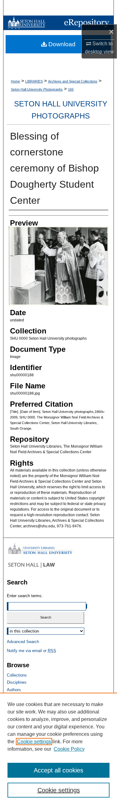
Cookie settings (34, 741)
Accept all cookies (58, 770)
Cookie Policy (69, 749)
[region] (58, 749)
